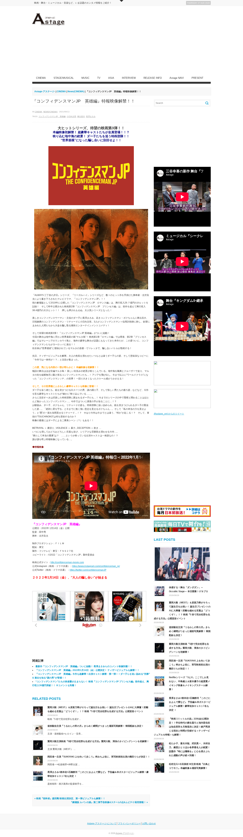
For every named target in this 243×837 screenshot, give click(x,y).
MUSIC (85, 77)
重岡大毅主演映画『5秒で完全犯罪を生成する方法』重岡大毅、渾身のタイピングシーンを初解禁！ (98, 741)
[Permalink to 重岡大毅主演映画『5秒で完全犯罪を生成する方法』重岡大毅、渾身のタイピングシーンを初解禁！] (38, 745)
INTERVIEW (129, 77)
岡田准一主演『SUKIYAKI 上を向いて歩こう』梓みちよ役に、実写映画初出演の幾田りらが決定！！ (98, 756)
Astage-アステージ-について (101, 823)
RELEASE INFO (153, 77)
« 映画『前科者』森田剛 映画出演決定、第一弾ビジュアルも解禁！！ (69, 798)
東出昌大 (81, 116)
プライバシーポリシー (129, 823)
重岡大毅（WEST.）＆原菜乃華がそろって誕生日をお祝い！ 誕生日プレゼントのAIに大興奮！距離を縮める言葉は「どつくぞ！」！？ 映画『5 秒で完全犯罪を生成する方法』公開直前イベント (182, 610)
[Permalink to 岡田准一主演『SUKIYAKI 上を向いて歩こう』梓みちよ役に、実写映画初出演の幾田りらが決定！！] (38, 760)
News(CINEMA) (50, 112)
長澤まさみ (90, 116)
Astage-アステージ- (44, 91)
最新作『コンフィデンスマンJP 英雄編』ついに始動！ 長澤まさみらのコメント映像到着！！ (84, 666)
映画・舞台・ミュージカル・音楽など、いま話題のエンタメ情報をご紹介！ (73, 3)
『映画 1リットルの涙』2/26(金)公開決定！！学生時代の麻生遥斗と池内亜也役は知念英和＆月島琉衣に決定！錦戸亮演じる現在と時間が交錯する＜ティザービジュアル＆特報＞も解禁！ (182, 726)
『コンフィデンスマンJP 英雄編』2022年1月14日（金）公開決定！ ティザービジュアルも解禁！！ (87, 670)
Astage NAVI (177, 77)
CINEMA (41, 77)
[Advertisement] (142, 40)
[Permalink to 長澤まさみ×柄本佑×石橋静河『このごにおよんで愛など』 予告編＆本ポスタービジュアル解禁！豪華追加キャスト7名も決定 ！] (38, 775)
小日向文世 (71, 116)
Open (121, 1)
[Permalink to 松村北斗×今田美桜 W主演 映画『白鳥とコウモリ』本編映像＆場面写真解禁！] (159, 768)
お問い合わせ (149, 823)
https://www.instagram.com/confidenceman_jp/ (96, 566)
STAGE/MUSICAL (64, 77)
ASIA (111, 77)
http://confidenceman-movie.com (67, 562)
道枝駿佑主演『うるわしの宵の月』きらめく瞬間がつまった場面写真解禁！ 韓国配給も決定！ (95, 726)
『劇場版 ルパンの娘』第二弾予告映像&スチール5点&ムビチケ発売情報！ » (109, 802)
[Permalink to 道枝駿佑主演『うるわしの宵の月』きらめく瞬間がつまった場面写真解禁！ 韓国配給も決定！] (38, 729)
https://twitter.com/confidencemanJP (88, 570)
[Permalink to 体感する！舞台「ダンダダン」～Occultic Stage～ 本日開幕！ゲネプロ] (182, 564)
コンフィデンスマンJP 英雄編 (52, 116)
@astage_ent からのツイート (169, 413)
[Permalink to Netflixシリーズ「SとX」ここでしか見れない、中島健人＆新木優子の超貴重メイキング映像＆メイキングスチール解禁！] (159, 681)
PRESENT (197, 77)
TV (98, 77)
